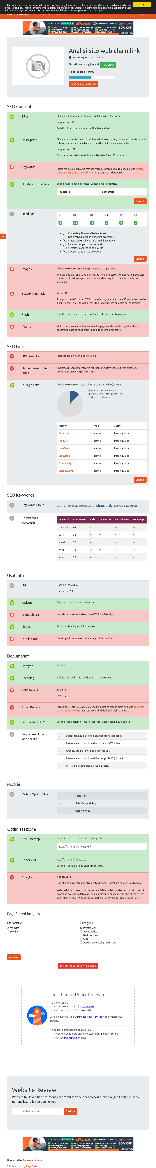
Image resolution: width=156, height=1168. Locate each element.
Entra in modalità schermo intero (78, 965)
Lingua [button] (142, 14)
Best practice (90, 935)
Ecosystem (64, 455)
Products (63, 440)
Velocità (14, 928)
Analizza (14, 957)
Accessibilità (90, 931)
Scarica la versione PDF (83, 84)
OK (142, 5)
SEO (85, 939)
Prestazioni (89, 928)
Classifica (47, 14)
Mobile (14, 931)
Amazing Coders (32, 1160)
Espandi (140, 201)
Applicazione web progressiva (99, 942)
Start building (65, 470)
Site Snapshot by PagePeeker (23, 1166)
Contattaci (61, 14)
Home (36, 14)
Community (64, 463)
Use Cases (64, 448)
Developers (64, 433)
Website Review (18, 14)
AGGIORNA (108, 64)
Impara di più (95, 10)
